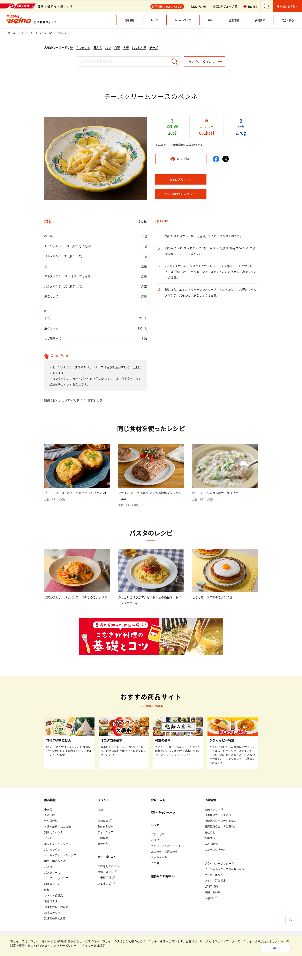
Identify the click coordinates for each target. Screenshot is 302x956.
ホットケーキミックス (57, 844)
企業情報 (210, 800)
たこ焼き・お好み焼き (164, 851)
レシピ (155, 825)
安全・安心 (158, 800)
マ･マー (102, 815)
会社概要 (209, 832)
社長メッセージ (213, 809)
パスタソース (52, 872)
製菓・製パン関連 (55, 861)
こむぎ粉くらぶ (107, 866)
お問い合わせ (198, 6)
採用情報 (209, 838)
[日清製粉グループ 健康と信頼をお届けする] (36, 6)
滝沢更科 (103, 844)
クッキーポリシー (215, 875)
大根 (126, 47)
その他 (155, 863)
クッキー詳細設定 (215, 881)
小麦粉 (48, 809)
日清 (100, 809)
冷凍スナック (52, 913)
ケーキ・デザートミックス (60, 855)
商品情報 (50, 800)
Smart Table (105, 826)
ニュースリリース (214, 849)
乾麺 (47, 890)
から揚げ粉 (51, 821)
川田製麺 (103, 838)
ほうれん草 (139, 47)
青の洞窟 (103, 821)
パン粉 (48, 838)
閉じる (276, 948)
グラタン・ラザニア (56, 878)
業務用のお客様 (161, 876)
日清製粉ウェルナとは (217, 815)
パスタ (48, 867)
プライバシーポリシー (218, 863)
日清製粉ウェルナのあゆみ (220, 821)
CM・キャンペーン (163, 812)
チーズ (153, 47)
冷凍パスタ (51, 901)
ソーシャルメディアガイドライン (224, 869)
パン (108, 47)
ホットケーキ (159, 857)
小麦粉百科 (105, 877)
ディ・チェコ (105, 832)
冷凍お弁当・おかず (56, 907)
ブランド (103, 800)
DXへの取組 (211, 844)
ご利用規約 (211, 886)
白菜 (117, 47)
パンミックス (52, 849)
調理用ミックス (53, 832)
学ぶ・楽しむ (106, 857)
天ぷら (97, 47)
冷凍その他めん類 (55, 918)
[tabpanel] (95, 158)
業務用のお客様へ (287, 6)
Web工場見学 (106, 872)
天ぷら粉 (49, 815)
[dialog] (151, 945)
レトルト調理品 (53, 895)
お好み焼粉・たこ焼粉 (57, 826)
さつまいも (83, 47)
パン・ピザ (158, 834)
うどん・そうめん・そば (165, 846)
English (209, 898)
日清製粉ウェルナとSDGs (219, 826)
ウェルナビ (105, 883)
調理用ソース (52, 884)
